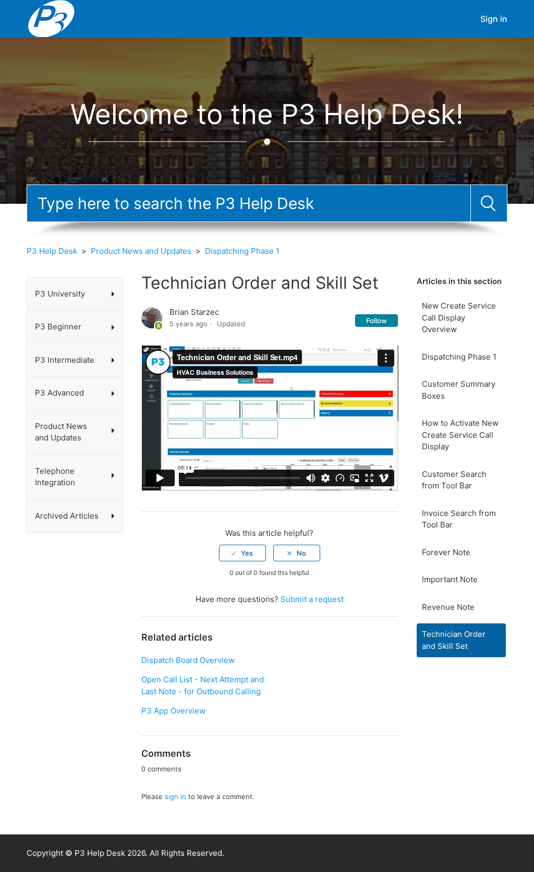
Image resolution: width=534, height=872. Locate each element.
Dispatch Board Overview (188, 660)
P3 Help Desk (52, 251)
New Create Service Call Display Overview (459, 317)
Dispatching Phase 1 (242, 251)
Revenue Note (448, 607)
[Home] (51, 18)
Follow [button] (376, 320)
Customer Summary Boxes (458, 390)
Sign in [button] (493, 19)
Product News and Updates (141, 251)
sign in (175, 796)
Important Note (450, 579)
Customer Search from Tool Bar (454, 480)
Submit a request (312, 599)
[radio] (242, 553)
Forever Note (446, 552)
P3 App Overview (173, 711)
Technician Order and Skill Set (454, 640)
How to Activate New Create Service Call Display (460, 434)
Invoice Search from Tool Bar (459, 519)
